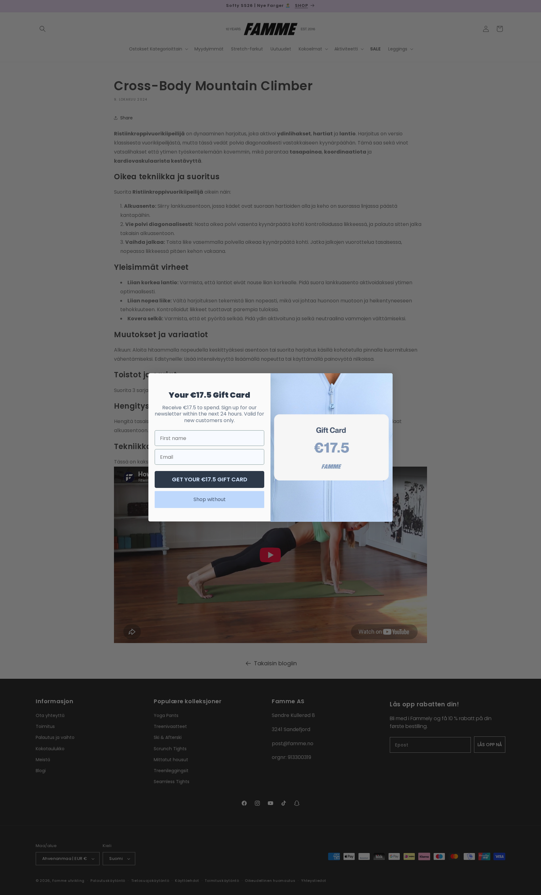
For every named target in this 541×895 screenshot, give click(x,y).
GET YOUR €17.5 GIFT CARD (209, 480)
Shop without (209, 499)
